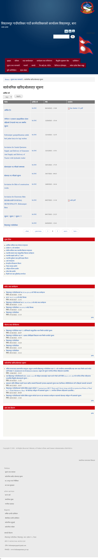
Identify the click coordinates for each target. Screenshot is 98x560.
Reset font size (70, 31)
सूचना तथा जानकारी (13, 65)
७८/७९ (34, 108)
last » (75, 231)
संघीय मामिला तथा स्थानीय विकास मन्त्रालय (19, 250)
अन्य (92, 317)
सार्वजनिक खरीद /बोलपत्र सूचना (14, 476)
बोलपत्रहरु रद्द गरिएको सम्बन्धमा (14, 166)
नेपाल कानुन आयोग (11, 266)
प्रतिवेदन (76, 60)
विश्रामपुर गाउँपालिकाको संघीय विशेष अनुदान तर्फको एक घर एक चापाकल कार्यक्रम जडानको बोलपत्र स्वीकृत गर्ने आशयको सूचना (43, 396)
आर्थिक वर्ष (6, 93)
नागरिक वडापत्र (9, 504)
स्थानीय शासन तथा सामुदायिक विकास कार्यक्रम (20, 253)
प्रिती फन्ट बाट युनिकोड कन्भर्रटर (16, 274)
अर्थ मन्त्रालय (10, 261)
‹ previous (38, 231)
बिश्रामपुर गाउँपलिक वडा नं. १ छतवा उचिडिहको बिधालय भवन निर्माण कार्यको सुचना (30, 335)
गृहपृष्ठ (9, 60)
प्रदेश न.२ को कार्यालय (13, 248)
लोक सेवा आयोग (11, 271)
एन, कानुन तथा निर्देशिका (12, 481)
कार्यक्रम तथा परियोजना (44, 60)
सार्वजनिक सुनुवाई (10, 522)
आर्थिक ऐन (7, 110)
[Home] (87, 7)
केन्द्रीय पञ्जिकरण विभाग (13, 263)
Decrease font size (73, 31)
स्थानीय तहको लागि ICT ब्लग (14, 256)
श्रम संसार (23, 70)
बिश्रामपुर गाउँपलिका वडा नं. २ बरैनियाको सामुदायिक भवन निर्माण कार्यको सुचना (29, 330)
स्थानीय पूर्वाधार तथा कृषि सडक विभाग (17, 258)
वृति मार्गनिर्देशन (11, 70)
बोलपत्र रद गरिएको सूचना (12, 175)
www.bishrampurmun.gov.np (19, 549)
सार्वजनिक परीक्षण (10, 527)
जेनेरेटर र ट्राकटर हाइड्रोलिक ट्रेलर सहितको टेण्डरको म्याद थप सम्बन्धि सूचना (16, 122)
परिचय (17, 60)
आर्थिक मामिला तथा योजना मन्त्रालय (17, 245)
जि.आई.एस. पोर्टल (45, 65)
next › (66, 231)
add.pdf (73, 200)
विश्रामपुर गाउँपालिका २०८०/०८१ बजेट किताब (19, 307)
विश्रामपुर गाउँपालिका (11, 225)
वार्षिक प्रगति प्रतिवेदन (11, 513)
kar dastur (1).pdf (76, 108)
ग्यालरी (25, 65)
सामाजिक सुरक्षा (9, 499)
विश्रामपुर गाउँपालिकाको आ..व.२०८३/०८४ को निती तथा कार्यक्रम (25, 292)
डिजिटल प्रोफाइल (60, 65)
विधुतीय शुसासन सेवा (62, 60)
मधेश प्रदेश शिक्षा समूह (77, 65)
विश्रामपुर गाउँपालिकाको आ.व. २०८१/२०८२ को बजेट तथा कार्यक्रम (26, 302)
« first (27, 231)
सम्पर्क (33, 65)
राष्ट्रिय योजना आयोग (12, 269)
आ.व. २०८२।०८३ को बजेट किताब (16, 297)
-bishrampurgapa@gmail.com (17, 545)
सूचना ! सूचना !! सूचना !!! (13, 216)
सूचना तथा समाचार (10, 472)
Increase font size (66, 31)
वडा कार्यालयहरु (28, 60)
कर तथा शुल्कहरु (9, 485)
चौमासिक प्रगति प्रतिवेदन (12, 518)
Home (7, 79)
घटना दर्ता (7, 495)
